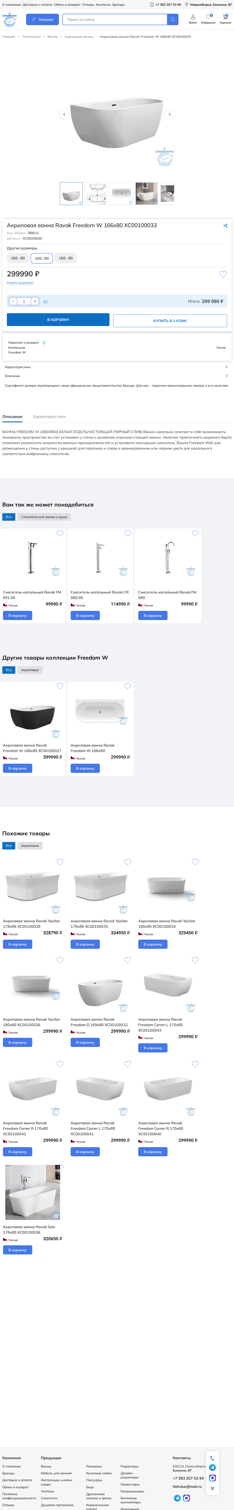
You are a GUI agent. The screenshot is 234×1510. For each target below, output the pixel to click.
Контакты (103, 5)
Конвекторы (130, 1484)
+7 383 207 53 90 (188, 1478)
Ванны (53, 37)
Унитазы (47, 1491)
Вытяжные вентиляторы (131, 1500)
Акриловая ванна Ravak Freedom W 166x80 (92, 748)
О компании (11, 5)
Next (169, 114)
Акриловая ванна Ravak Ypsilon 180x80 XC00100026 (31, 1022)
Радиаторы (129, 1466)
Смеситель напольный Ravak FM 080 (167, 595)
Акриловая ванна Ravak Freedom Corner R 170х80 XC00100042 (25, 1128)
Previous (64, 114)
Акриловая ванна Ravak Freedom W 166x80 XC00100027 (32, 748)
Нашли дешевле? (20, 282)
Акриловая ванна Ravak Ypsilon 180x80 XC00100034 (166, 924)
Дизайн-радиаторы (129, 1475)
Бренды (118, 5)
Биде (90, 1487)
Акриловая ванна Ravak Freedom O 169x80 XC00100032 (99, 1022)
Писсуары (94, 1480)
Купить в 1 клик (170, 320)
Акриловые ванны (79, 37)
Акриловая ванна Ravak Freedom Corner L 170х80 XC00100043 (160, 1025)
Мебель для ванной (56, 1473)
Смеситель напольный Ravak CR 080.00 (100, 595)
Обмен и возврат (67, 5)
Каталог (46, 19)
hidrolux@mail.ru (187, 1486)
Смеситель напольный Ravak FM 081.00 (32, 595)
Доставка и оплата (37, 5)
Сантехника (31, 37)
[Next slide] (171, 194)
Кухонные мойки (99, 1473)
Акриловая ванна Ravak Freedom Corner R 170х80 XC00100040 (160, 1128)
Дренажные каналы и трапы (98, 1496)
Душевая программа (57, 1505)
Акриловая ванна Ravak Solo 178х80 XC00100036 (29, 1229)
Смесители (49, 1498)
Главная (8, 37)
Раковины (94, 1466)
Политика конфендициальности (19, 1496)
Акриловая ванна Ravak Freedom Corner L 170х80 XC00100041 (93, 1128)
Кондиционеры (132, 1491)
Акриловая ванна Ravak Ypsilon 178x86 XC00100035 (99, 924)
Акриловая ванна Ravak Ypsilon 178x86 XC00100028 (31, 924)
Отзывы (88, 5)
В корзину (58, 319)
